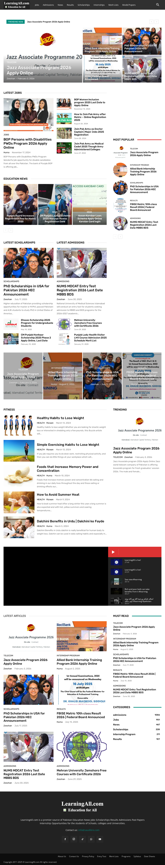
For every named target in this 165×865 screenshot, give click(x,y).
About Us (62, 856)
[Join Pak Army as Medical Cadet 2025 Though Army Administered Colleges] (64, 148)
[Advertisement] (137, 110)
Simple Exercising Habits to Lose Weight (68, 445)
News (60, 4)
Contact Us (74, 856)
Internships (99, 4)
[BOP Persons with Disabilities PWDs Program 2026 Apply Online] (28, 114)
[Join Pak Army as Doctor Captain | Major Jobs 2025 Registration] (64, 133)
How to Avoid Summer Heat (58, 494)
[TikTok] (82, 839)
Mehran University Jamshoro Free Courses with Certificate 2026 (88, 323)
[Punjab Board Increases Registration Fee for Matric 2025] (21, 204)
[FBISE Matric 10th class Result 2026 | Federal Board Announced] (102, 69)
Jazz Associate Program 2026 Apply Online (48, 22)
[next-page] (11, 230)
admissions (63, 281)
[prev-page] (6, 230)
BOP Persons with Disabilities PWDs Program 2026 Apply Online (28, 143)
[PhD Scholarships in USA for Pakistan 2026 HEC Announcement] (141, 41)
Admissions (48, 4)
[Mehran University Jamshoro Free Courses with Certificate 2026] (64, 324)
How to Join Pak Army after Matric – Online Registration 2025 (90, 117)
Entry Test (101, 856)
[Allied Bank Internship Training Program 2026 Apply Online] (102, 41)
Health (41, 423)
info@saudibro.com (88, 830)
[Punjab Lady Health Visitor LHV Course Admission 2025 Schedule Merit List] (64, 339)
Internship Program (139, 165)
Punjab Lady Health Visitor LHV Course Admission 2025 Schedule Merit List (90, 337)
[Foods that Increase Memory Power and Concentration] (19, 475)
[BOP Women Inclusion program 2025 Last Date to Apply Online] (64, 104)
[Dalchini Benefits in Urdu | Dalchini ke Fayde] (19, 527)
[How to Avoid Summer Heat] (19, 502)
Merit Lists (113, 4)
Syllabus (137, 856)
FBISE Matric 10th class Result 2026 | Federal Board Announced (143, 207)
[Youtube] (100, 839)
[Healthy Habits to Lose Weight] (19, 426)
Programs (126, 856)
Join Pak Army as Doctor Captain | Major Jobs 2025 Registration (89, 131)
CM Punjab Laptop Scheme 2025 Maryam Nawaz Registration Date (55, 218)
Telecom (11, 62)
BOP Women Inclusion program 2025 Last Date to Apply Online (89, 102)
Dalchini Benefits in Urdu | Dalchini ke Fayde (70, 521)
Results (70, 4)
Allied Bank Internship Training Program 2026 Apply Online (143, 171)
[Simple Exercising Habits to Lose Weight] (19, 451)
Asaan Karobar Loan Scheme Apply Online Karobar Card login (90, 218)
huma (6, 152)
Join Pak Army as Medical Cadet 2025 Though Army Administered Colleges (89, 146)
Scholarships (84, 4)
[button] (157, 5)
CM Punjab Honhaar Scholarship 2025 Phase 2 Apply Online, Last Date (36, 337)
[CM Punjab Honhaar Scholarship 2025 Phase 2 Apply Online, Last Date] (11, 339)
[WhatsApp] (91, 839)
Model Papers (129, 4)
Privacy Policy (88, 856)
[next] (157, 22)
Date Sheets (149, 856)
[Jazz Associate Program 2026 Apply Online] (43, 55)
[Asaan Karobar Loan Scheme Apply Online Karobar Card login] (90, 204)
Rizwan (49, 423)
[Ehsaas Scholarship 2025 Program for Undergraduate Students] (11, 324)
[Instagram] (74, 839)
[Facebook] (65, 839)
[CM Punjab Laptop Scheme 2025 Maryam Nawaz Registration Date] (55, 204)
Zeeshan (8, 299)
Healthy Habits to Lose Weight (60, 418)
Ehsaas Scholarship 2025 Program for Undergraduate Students (37, 323)
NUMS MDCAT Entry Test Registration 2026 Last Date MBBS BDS (80, 290)
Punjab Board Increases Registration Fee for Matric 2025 (20, 218)
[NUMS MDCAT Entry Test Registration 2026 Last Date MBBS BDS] (141, 69)
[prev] (151, 22)
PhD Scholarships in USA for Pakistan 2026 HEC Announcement (26, 290)
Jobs (37, 4)
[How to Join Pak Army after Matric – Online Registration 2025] (64, 118)
